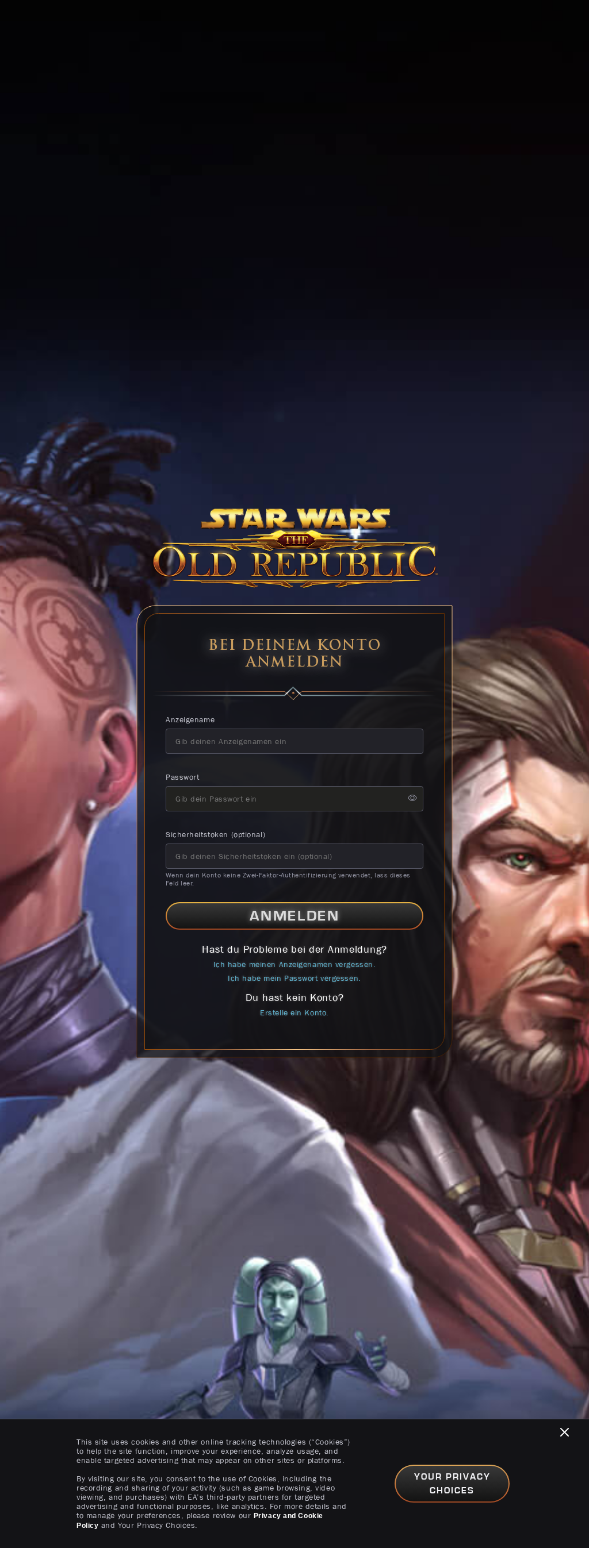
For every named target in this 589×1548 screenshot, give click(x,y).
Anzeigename (190, 719)
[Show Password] (412, 798)
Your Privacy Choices (452, 1483)
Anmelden (295, 915)
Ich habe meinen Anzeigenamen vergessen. (294, 964)
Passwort (182, 776)
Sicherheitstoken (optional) (215, 834)
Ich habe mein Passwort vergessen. (294, 978)
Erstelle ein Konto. (294, 1012)
